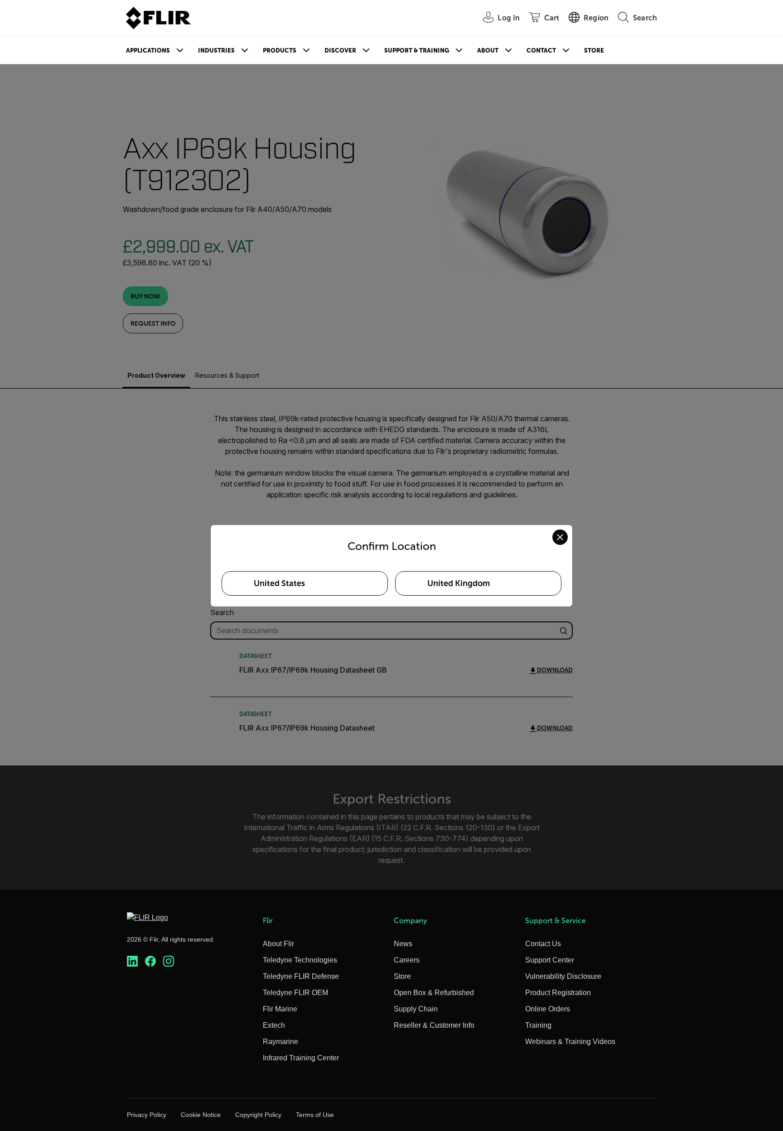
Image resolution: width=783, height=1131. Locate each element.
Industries (216, 50)
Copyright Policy (258, 1114)
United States (279, 583)
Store (594, 50)
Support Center (549, 960)
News (403, 944)
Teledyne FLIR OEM (295, 992)
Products (279, 50)
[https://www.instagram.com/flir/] (168, 961)
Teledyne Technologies (300, 960)
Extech (274, 1025)
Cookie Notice (201, 1114)
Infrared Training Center (301, 1058)
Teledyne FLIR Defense (301, 976)
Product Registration (558, 992)
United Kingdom (458, 583)
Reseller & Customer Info (434, 1025)
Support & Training (416, 50)
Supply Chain (416, 1009)
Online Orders (547, 1009)
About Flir (278, 944)
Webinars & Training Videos (570, 1041)
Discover (340, 50)
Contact (541, 50)
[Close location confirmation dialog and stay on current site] (560, 537)
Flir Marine (280, 1009)
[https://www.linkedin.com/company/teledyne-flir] (132, 961)
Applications (148, 50)
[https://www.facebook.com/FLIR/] (150, 961)
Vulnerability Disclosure (563, 976)
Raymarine (280, 1041)
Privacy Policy (146, 1114)
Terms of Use (315, 1114)
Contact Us (543, 944)
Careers (407, 960)
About (487, 50)
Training (538, 1025)
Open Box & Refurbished (434, 992)
